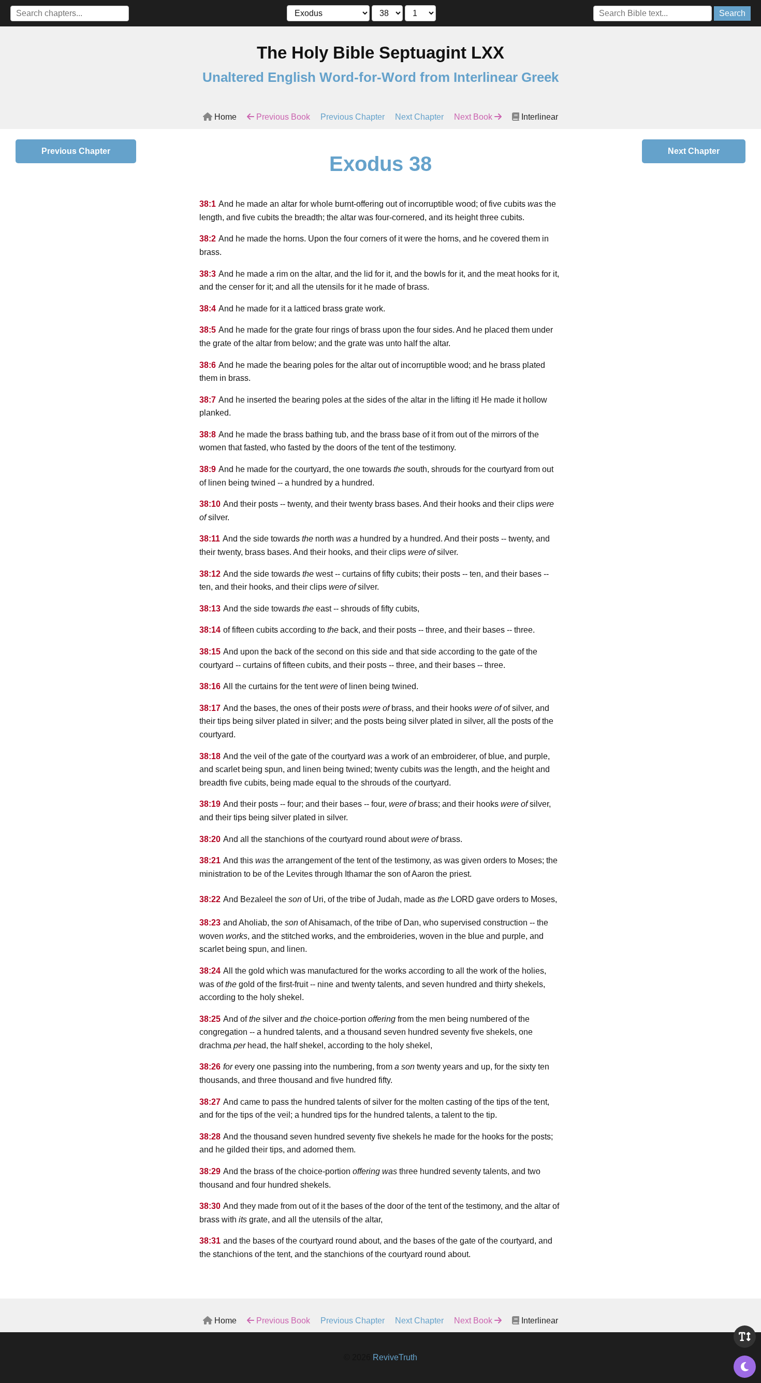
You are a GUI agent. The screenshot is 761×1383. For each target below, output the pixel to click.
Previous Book (282, 116)
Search (732, 13)
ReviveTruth (395, 1357)
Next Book (474, 116)
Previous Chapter (352, 116)
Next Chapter (419, 116)
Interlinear (538, 116)
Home (224, 116)
